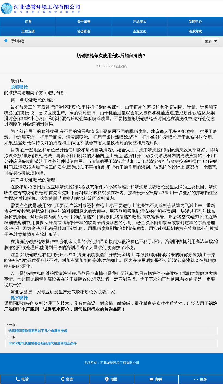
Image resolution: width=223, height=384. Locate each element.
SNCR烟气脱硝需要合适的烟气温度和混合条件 (42, 343)
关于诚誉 (83, 21)
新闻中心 (195, 21)
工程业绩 (28, 31)
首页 (28, 21)
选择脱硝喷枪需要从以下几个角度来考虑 (37, 331)
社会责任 (83, 31)
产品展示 (139, 21)
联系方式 (195, 31)
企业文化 (139, 31)
